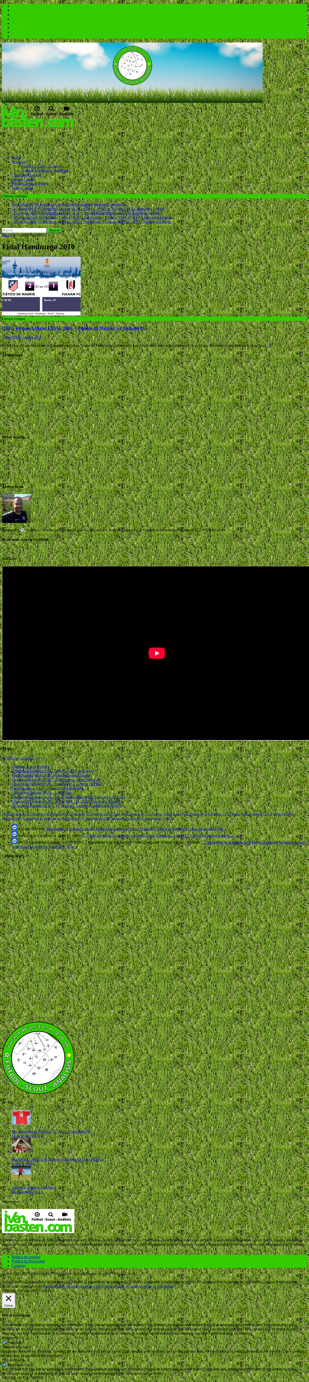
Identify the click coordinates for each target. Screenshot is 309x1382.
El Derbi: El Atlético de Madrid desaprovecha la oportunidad (58, 1159)
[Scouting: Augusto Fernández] (21, 1179)
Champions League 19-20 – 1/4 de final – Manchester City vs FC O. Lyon (68, 797)
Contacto (18, 1266)
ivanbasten (30, 337)
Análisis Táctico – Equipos (41, 166)
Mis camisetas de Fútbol (30, 183)
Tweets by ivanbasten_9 (20, 758)
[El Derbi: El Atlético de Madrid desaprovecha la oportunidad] (21, 1151)
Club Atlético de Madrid (44, 814)
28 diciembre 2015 (26, 1192)
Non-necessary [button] (13, 1360)
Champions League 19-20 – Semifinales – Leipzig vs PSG (56, 784)
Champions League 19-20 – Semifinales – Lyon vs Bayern (56, 780)
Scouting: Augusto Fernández (34, 1187)
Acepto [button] (36, 1286)
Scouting (18, 162)
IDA (143, 814)
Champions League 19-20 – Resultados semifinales (51, 775)
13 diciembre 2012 (26, 1136)
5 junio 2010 (11, 337)
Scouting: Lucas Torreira (30, 766)
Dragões (64, 814)
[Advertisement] (90, 140)
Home (16, 157)
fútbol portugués (130, 814)
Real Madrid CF (217, 814)
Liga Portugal (154, 814)
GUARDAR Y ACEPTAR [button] (23, 1378)
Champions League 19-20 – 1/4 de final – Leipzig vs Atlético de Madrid (66, 806)
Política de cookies (26, 1257)
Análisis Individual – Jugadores (45, 170)
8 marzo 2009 (22, 1164)
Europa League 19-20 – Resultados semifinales (47, 788)
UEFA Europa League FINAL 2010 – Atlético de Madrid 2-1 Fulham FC (74, 328)
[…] (268, 345)
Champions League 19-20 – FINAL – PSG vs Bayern (53, 771)
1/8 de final (8, 814)
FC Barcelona (77, 814)
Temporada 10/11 (12, 818)
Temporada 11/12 (32, 818)
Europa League (23, 179)
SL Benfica (233, 814)
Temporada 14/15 (95, 818)
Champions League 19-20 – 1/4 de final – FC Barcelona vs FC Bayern (65, 801)
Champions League (26, 175)
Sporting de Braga (283, 814)
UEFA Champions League (121, 818)
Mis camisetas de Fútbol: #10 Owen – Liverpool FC (51, 1131)
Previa (203, 814)
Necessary (15, 1342)
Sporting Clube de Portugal (256, 814)
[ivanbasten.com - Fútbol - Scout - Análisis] (132, 101)
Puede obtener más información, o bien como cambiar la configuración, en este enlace (108, 1286)
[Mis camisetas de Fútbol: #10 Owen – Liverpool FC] (21, 1123)
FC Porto (114, 814)
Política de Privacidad (28, 1261)
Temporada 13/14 (74, 818)
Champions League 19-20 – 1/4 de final (42, 793)
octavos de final (172, 814)
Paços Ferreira (190, 814)
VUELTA (168, 818)
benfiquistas (22, 814)
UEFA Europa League (149, 818)
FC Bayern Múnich (97, 814)
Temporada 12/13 (53, 818)
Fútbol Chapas (23, 188)
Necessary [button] (10, 1338)
